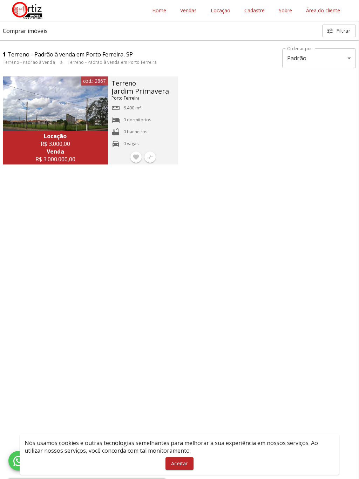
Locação (220, 11)
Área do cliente (323, 11)
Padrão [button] (296, 58)
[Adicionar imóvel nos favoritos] (136, 157)
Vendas (188, 11)
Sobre (285, 11)
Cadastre (254, 11)
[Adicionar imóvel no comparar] (150, 157)
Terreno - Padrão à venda (29, 62)
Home (159, 11)
